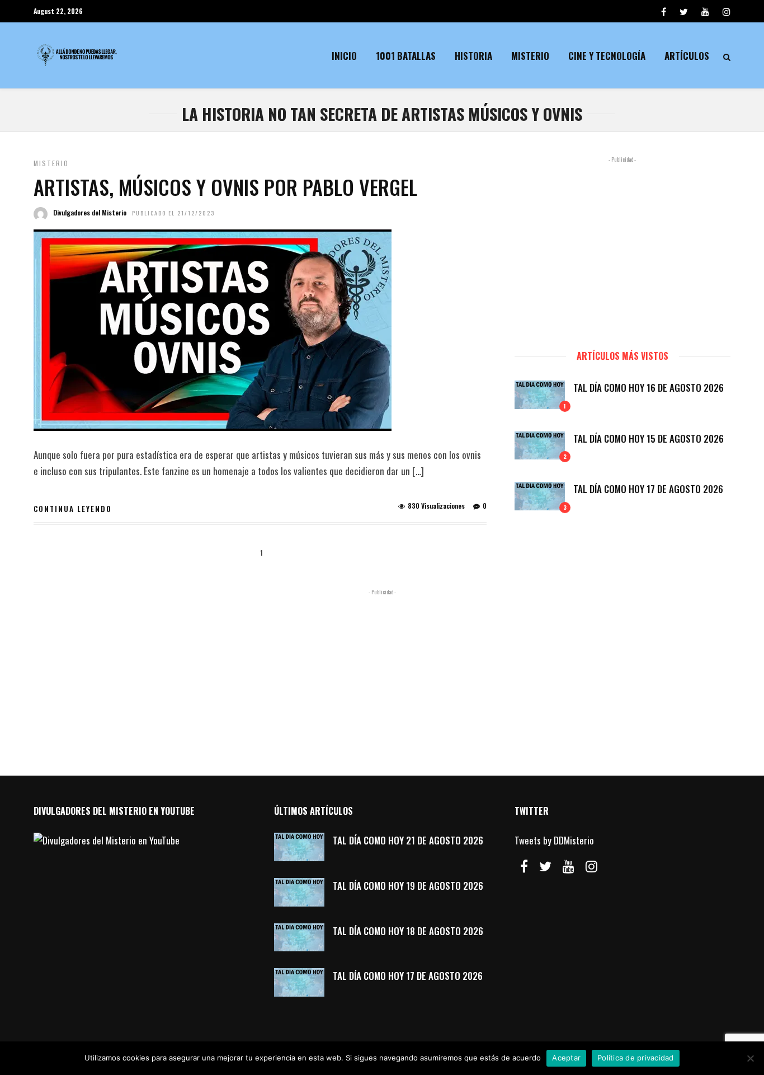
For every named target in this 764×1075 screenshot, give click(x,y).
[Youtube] (705, 11)
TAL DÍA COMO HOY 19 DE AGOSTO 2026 (408, 886)
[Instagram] (726, 11)
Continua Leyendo (73, 508)
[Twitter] (545, 866)
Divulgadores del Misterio (89, 212)
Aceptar (566, 1057)
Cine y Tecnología (606, 56)
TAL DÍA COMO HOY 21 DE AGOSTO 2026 (408, 840)
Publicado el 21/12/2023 (173, 213)
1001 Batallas (406, 56)
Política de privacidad (635, 1057)
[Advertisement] (622, 248)
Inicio (344, 56)
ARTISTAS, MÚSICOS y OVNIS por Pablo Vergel (225, 186)
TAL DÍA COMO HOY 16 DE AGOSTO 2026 (648, 388)
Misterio (530, 56)
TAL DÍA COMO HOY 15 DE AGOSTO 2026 (648, 438)
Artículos (686, 56)
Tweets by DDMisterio (554, 840)
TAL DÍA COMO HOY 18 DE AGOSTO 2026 (408, 931)
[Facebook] (524, 866)
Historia (473, 56)
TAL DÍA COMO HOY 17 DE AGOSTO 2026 (648, 489)
